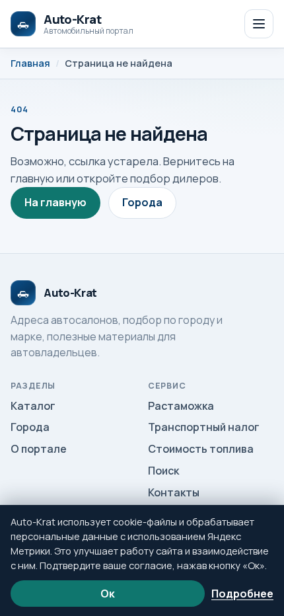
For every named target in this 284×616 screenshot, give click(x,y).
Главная (30, 63)
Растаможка (181, 406)
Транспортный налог (204, 427)
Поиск (163, 470)
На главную (55, 202)
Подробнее (242, 593)
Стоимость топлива (201, 449)
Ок (107, 593)
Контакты (173, 492)
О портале (39, 449)
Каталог (33, 406)
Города (142, 202)
